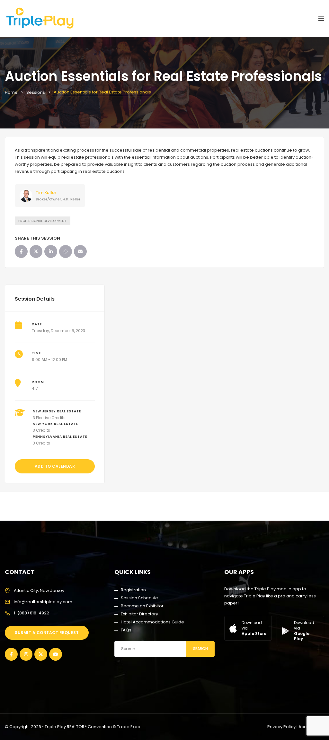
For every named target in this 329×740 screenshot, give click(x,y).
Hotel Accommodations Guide (152, 622)
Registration (133, 590)
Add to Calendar (55, 466)
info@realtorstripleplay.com (43, 602)
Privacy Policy (281, 727)
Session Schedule (139, 598)
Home (11, 92)
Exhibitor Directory (139, 614)
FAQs (126, 630)
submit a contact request (47, 632)
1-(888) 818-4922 (31, 613)
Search (200, 648)
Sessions (35, 92)
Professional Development (42, 221)
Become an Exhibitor (142, 606)
